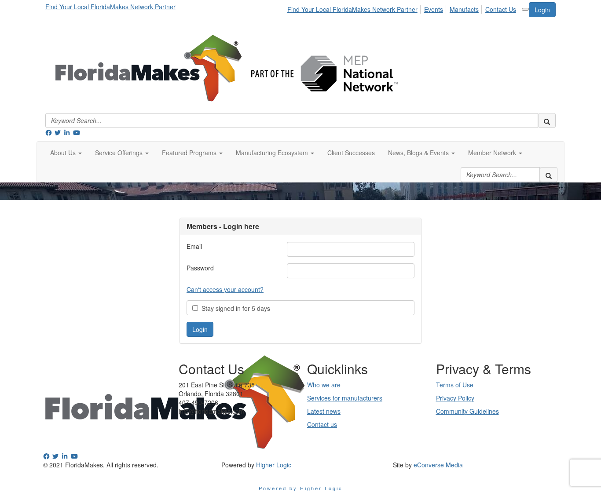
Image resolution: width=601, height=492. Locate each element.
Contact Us (500, 9)
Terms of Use (454, 384)
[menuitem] (354, 8)
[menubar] (404, 8)
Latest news (324, 411)
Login (542, 9)
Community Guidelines (467, 411)
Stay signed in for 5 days (234, 308)
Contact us (322, 424)
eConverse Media (438, 464)
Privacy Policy (455, 398)
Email (194, 246)
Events (433, 9)
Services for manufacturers (344, 398)
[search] (547, 120)
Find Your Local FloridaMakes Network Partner (110, 6)
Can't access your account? (225, 289)
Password (200, 267)
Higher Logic (273, 464)
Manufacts (464, 9)
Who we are (324, 384)
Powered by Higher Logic (301, 488)
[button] (66, 153)
